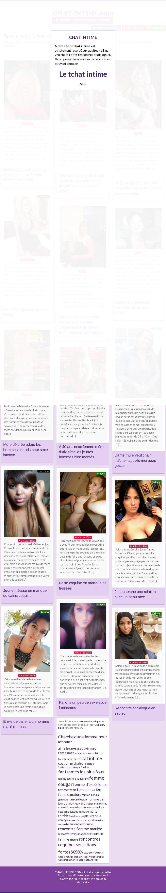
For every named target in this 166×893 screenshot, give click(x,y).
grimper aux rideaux (72, 799)
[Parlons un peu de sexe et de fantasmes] (83, 627)
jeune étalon (66, 803)
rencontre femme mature (72, 834)
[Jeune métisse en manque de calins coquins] (27, 504)
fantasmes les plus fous (81, 771)
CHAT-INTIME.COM (68, 872)
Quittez (83, 84)
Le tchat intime (83, 73)
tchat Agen (69, 856)
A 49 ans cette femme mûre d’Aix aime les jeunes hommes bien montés (81, 452)
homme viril (96, 799)
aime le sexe (67, 748)
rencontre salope (90, 721)
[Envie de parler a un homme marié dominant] (27, 642)
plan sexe (70, 820)
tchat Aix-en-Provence (86, 856)
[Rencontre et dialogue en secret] (138, 636)
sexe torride (90, 852)
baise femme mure (68, 759)
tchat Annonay (91, 859)
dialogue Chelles (80, 767)
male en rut (100, 803)
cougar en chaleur (71, 763)
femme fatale (67, 790)
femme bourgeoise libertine (73, 778)
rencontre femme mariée (80, 828)
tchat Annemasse (74, 859)
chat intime (90, 758)
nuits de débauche (79, 811)
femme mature (70, 794)
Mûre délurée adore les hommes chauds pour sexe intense (25, 449)
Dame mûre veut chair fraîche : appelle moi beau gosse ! (135, 460)
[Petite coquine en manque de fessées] (83, 504)
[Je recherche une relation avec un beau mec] (138, 512)
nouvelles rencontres (82, 807)
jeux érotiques (84, 803)
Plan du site (83, 882)
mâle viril (63, 807)
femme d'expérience (90, 784)
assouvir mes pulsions (89, 753)
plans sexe (82, 820)
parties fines (77, 816)
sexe (76, 851)
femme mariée (89, 789)
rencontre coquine (80, 824)
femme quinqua (91, 794)
